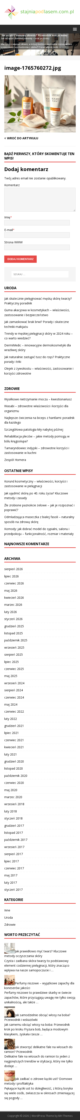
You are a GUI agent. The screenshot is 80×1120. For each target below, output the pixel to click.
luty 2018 (10, 811)
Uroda (8, 917)
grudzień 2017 (14, 826)
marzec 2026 (13, 605)
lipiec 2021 (11, 733)
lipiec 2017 (11, 861)
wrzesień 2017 (14, 847)
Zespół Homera (15, 460)
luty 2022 (10, 719)
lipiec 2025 (11, 662)
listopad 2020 (13, 768)
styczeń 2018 (13, 818)
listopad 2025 (13, 633)
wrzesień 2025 (14, 647)
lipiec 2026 (11, 576)
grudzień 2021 (14, 726)
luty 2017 (10, 882)
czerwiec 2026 (14, 583)
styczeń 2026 (13, 619)
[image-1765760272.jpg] (40, 130)
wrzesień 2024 (14, 683)
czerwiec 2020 (14, 783)
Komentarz (12, 185)
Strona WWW (13, 242)
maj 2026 (10, 590)
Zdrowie (10, 924)
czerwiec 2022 (14, 711)
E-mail (8, 230)
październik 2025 (15, 640)
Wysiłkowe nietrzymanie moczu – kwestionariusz (38, 399)
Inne (7, 910)
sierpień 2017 (13, 854)
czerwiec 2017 (14, 868)
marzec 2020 (13, 797)
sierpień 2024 (13, 690)
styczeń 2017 (13, 890)
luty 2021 (10, 754)
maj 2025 (10, 676)
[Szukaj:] (40, 274)
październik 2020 (15, 776)
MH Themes (65, 1116)
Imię (7, 217)
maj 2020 (10, 790)
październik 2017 (15, 840)
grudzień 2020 (14, 761)
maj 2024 (10, 704)
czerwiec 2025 (14, 669)
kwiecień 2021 (14, 747)
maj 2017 (10, 875)
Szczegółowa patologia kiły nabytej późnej (33, 429)
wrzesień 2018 (14, 804)
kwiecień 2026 (14, 598)
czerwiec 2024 (14, 697)
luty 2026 (10, 612)
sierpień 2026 (13, 569)
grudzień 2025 (14, 626)
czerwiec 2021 (14, 740)
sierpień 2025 (13, 654)
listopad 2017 (13, 833)
